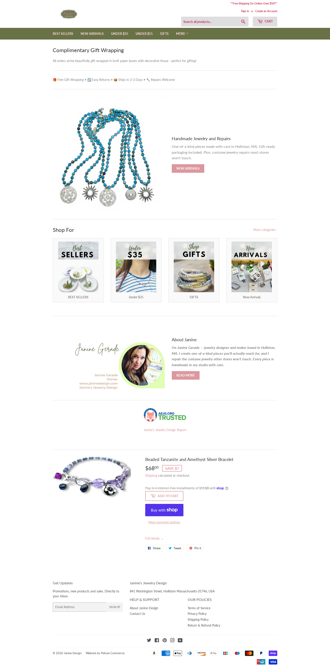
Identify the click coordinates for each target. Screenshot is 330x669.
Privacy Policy (197, 614)
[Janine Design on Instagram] (172, 641)
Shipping (151, 475)
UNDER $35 (119, 33)
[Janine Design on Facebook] (156, 641)
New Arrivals (188, 168)
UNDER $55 (144, 33)
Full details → (154, 538)
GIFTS (164, 33)
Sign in (245, 11)
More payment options (164, 522)
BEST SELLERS (63, 33)
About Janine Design (144, 608)
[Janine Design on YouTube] (180, 641)
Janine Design (72, 653)
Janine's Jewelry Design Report (165, 430)
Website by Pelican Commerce (105, 653)
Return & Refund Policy (204, 625)
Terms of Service (199, 608)
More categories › (265, 230)
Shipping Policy (198, 619)
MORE (181, 33)
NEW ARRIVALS (92, 33)
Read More (185, 375)
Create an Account (266, 11)
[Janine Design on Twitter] (149, 641)
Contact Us (137, 614)
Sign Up (114, 607)
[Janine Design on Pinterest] (164, 641)
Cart (268, 21)
